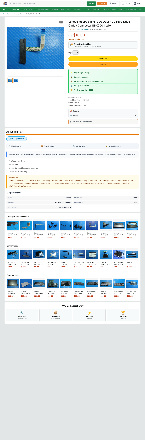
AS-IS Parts (96, 9)
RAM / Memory (131, 9)
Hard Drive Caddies (13, 14)
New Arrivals (28, 9)
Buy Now (103, 64)
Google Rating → (82, 73)
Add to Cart (103, 59)
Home (4, 14)
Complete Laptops (42, 9)
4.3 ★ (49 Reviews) (83, 29)
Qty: (70, 52)
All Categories (12, 9)
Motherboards (117, 9)
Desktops (77, 9)
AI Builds (55, 9)
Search (91, 4)
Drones (86, 9)
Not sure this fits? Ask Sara (83, 122)
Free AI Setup (66, 9)
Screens (106, 9)
